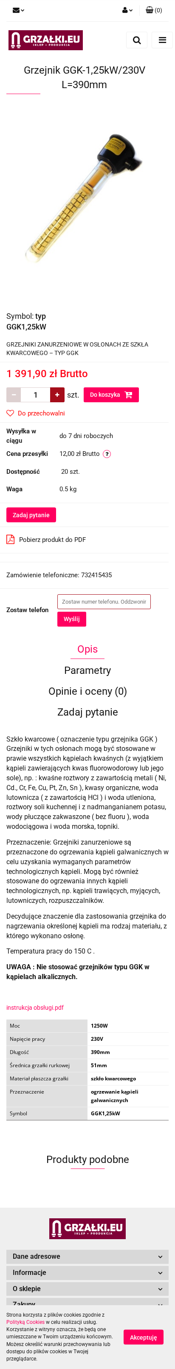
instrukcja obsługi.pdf (35, 1007)
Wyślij (72, 619)
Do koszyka (105, 394)
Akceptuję (143, 1337)
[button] (154, 10)
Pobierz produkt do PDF (52, 540)
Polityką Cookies (25, 1322)
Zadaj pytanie (31, 515)
